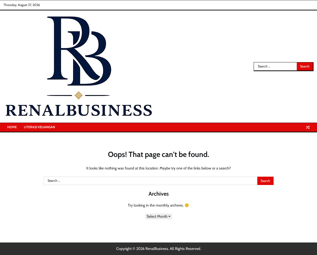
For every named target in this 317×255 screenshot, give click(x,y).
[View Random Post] (307, 127)
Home (12, 127)
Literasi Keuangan (39, 127)
